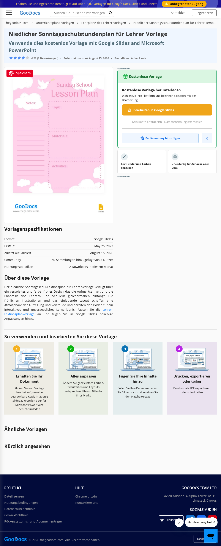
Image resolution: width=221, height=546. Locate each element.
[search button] (111, 12)
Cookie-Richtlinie (16, 515)
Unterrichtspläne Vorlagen (55, 23)
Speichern (23, 73)
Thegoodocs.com (16, 23)
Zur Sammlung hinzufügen (162, 138)
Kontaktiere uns (86, 503)
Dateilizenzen (14, 496)
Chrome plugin (86, 496)
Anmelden (178, 13)
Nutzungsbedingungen (21, 503)
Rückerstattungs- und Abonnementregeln (34, 521)
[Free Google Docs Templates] (30, 12)
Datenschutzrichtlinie (19, 509)
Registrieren (204, 13)
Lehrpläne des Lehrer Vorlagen (104, 23)
